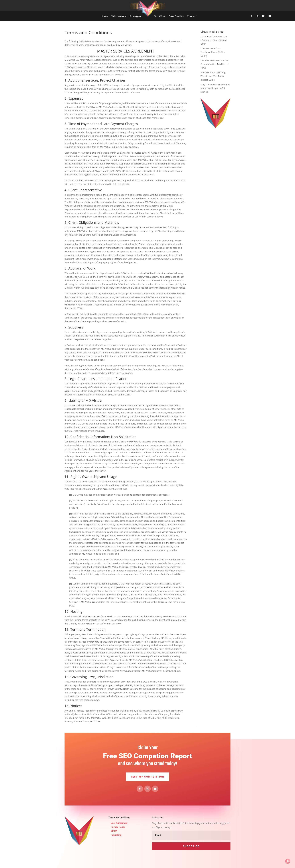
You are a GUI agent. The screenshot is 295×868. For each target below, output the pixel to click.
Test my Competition (147, 776)
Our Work (159, 16)
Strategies (135, 16)
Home (104, 16)
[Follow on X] (257, 16)
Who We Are (118, 16)
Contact (191, 16)
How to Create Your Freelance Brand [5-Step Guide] (213, 52)
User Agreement (119, 823)
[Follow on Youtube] (269, 16)
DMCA (114, 831)
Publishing (116, 835)
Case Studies (176, 16)
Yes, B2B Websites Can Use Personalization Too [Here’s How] (214, 64)
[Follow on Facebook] (251, 16)
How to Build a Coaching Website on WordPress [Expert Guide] (213, 76)
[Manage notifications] (287, 861)
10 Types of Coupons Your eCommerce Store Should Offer (214, 40)
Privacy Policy (118, 827)
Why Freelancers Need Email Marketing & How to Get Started (215, 88)
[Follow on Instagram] (263, 16)
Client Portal (265, 5)
